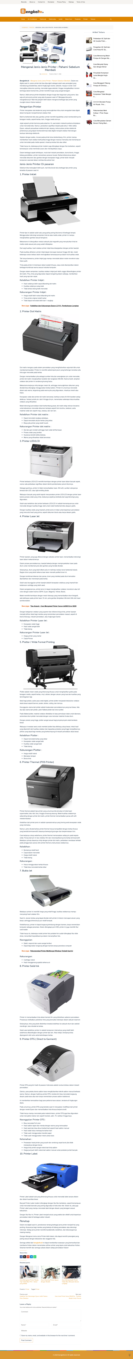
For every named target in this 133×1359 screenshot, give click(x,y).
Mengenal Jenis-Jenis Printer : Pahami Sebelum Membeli (50, 81)
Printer (27, 1289)
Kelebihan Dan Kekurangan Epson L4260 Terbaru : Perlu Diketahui (34, 1296)
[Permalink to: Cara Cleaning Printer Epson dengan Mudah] (50, 1272)
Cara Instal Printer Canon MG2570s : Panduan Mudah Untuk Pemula (68, 1296)
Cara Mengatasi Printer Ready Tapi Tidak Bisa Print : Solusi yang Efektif (29, 1281)
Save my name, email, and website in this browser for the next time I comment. (48, 1335)
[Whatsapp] (34, 1256)
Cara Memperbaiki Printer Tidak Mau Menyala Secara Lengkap (70, 1281)
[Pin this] (28, 1256)
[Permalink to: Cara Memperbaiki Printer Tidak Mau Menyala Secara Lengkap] (71, 1272)
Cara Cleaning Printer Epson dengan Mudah (50, 1281)
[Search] (110, 19)
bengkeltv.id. (62, 1355)
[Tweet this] (24, 1256)
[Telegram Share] (31, 1256)
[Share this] (21, 1256)
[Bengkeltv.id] (32, 11)
